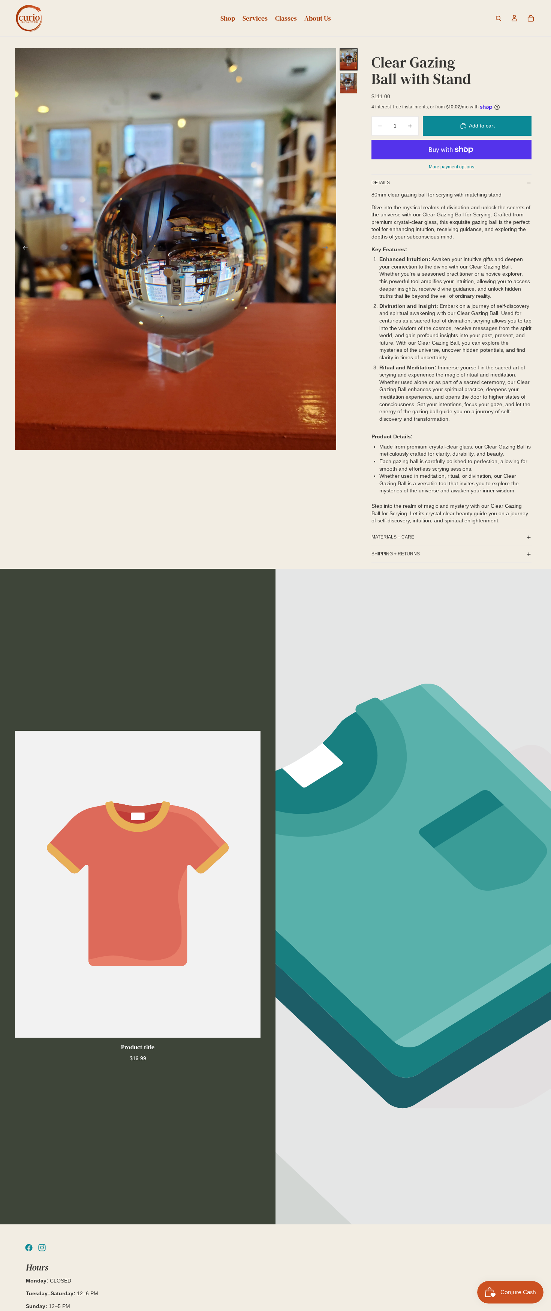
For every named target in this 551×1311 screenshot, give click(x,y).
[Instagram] (41, 1247)
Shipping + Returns (395, 553)
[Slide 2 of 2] (348, 83)
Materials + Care (392, 537)
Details (380, 182)
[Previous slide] (23, 249)
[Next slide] (328, 249)
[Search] (498, 18)
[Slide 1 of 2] (348, 59)
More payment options (451, 166)
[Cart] (531, 18)
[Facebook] (28, 1247)
